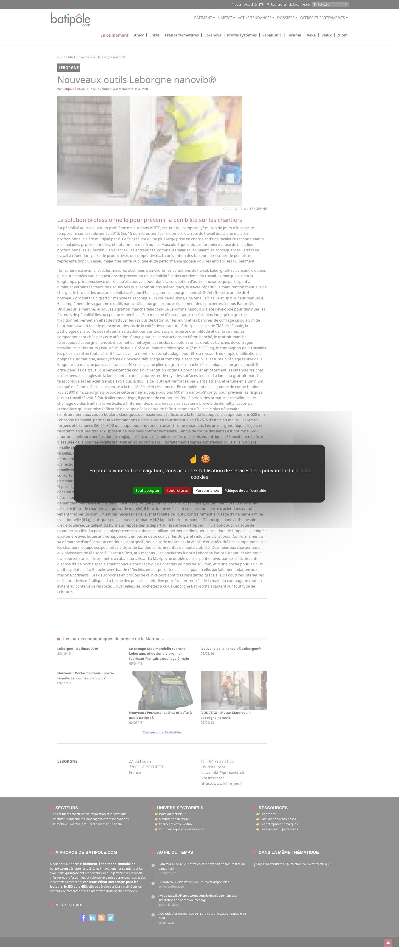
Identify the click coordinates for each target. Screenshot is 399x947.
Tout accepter (148, 490)
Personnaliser (208, 490)
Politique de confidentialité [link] (245, 490)
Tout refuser (177, 490)
